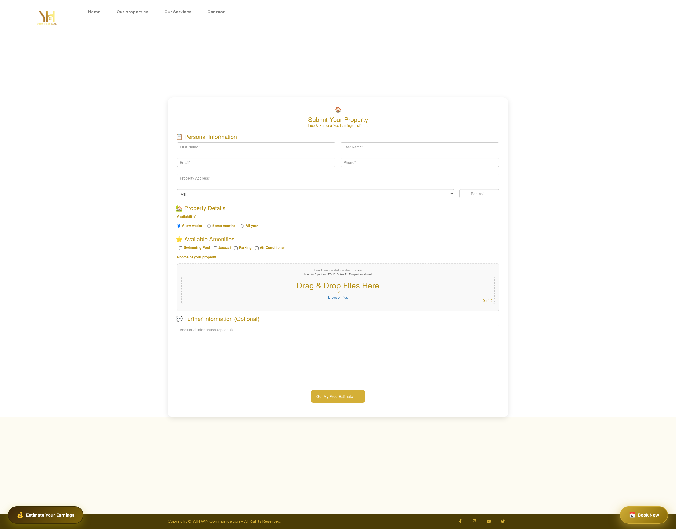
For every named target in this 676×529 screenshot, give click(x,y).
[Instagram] (474, 521)
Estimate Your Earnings (50, 515)
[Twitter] (502, 521)
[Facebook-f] (460, 521)
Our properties (132, 12)
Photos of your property (196, 256)
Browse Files (338, 297)
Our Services (177, 12)
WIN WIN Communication (217, 521)
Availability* (186, 216)
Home (94, 12)
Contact (216, 12)
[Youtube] (488, 521)
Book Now (648, 515)
